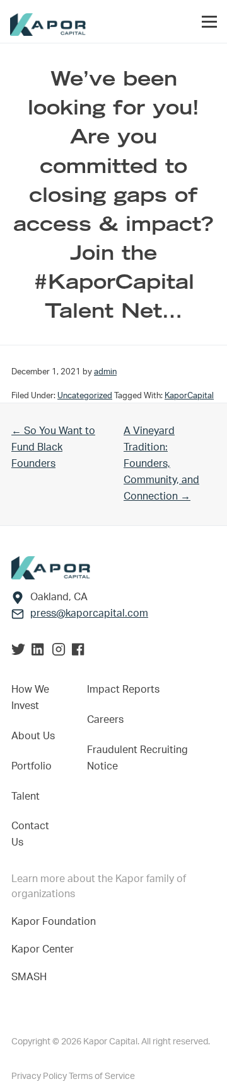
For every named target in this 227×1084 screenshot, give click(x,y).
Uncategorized (84, 395)
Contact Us (30, 834)
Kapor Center (45, 949)
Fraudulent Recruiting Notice (137, 758)
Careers (105, 720)
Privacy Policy (40, 1076)
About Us (33, 736)
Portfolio (31, 766)
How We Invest (30, 697)
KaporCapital (189, 395)
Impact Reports (123, 689)
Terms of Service (102, 1076)
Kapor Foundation (56, 922)
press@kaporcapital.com (89, 613)
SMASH (29, 977)
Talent (25, 796)
